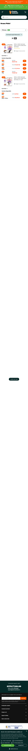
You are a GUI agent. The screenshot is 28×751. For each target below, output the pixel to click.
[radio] (12, 38)
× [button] (26, 731)
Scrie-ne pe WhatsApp (13, 688)
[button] (14, 30)
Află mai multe (15, 738)
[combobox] (14, 17)
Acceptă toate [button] (7, 745)
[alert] (14, 740)
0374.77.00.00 (14, 686)
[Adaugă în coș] (24, 61)
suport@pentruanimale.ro (14, 689)
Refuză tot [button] (21, 745)
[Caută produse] (4, 17)
